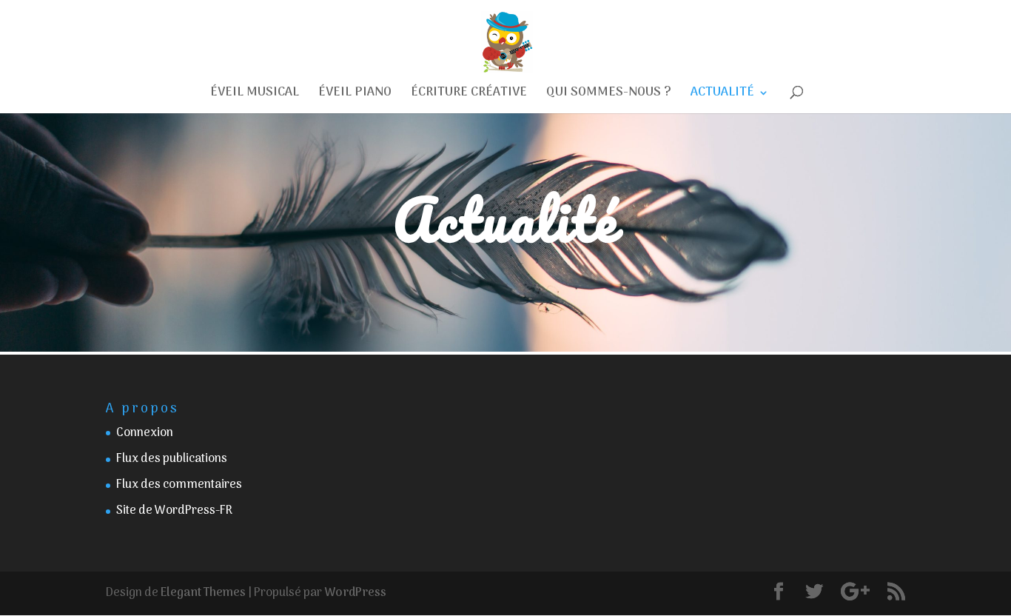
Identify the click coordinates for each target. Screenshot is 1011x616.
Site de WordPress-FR (174, 510)
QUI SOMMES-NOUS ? (608, 95)
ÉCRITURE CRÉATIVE (469, 95)
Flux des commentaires (179, 485)
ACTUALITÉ (722, 95)
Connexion (144, 433)
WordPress (355, 593)
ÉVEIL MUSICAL (254, 95)
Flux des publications (171, 459)
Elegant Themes (203, 593)
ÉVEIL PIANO (355, 95)
